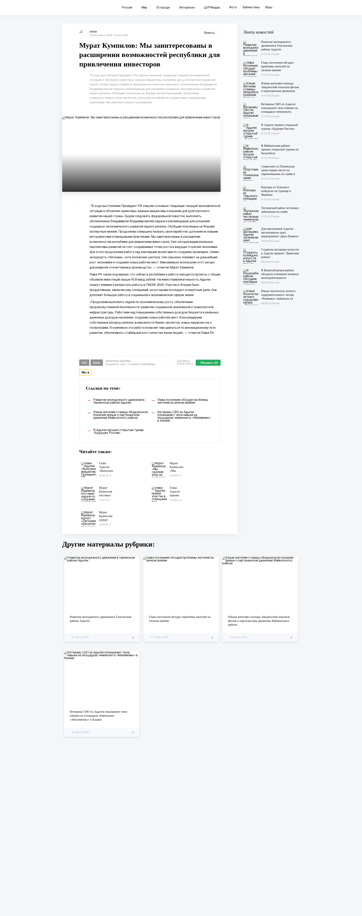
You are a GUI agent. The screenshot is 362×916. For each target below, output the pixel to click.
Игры (268, 7)
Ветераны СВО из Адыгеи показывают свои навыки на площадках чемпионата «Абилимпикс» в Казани (98, 715)
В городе (163, 7)
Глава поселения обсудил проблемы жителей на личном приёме (180, 618)
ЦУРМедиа (212, 7)
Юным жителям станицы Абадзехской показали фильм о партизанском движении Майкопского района (259, 620)
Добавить (185, 362)
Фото (233, 7)
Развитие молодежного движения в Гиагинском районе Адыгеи (100, 618)
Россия (127, 7)
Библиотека (251, 7)
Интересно (187, 7)
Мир (144, 7)
